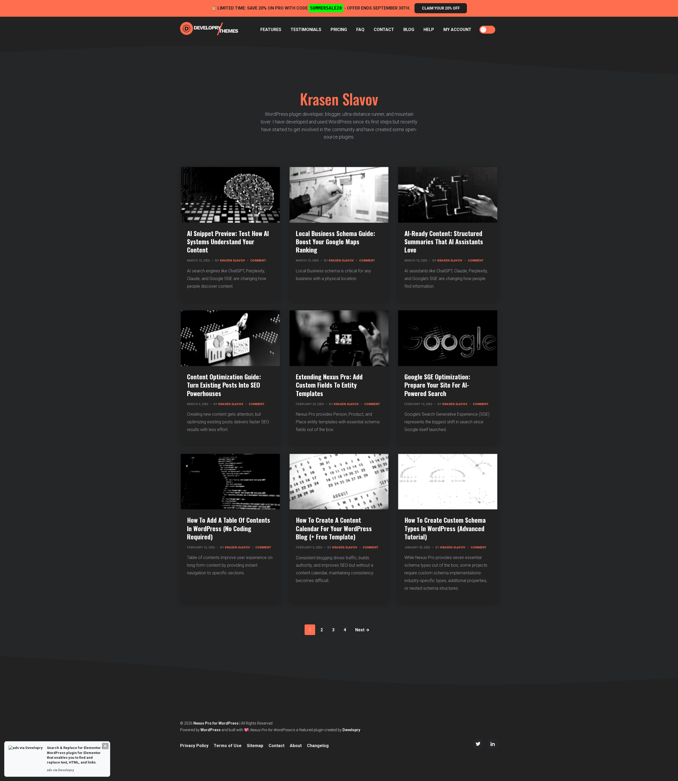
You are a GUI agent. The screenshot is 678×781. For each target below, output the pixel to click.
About (296, 745)
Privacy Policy (194, 745)
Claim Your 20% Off (441, 8)
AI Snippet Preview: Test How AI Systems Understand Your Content (228, 241)
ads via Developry (60, 770)
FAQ (360, 29)
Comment (258, 260)
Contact (384, 29)
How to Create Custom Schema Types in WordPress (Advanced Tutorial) (445, 528)
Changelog (318, 745)
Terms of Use (228, 745)
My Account (457, 29)
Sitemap (255, 745)
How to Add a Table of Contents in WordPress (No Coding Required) (228, 528)
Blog (408, 29)
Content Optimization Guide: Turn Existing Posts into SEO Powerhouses (224, 385)
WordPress (210, 730)
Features (270, 29)
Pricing (339, 29)
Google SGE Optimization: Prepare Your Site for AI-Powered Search (437, 385)
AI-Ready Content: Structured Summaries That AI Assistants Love (443, 241)
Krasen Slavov (232, 260)
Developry (351, 730)
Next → (362, 629)
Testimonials (306, 29)
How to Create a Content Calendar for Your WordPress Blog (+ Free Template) (334, 528)
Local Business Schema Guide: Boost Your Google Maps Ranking (335, 241)
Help (428, 29)
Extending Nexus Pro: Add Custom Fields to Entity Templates (329, 385)
